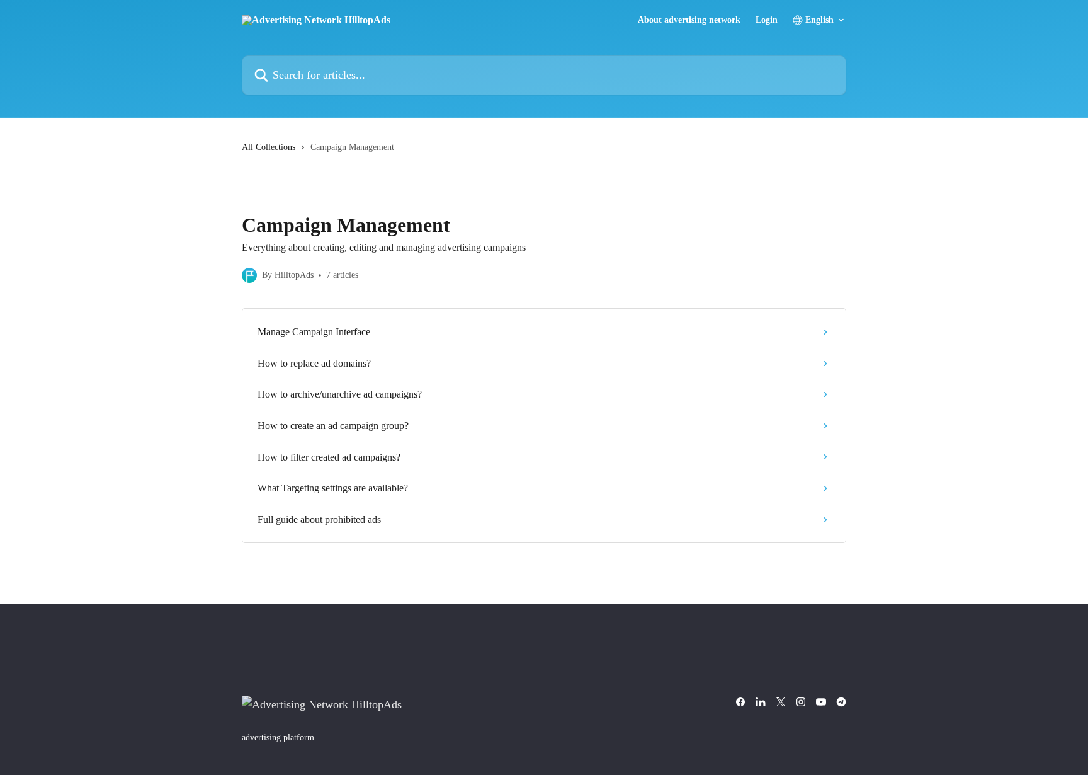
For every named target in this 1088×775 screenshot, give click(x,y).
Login (767, 20)
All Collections (268, 147)
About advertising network (689, 20)
